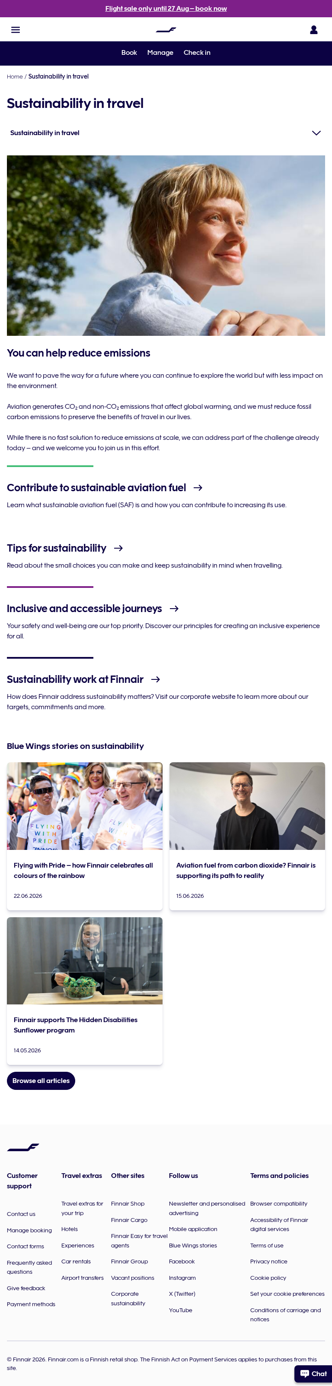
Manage (160, 53)
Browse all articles (41, 1081)
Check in (197, 53)
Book (129, 53)
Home (15, 76)
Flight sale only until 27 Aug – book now (166, 9)
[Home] (166, 29)
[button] (15, 29)
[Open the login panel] (314, 29)
